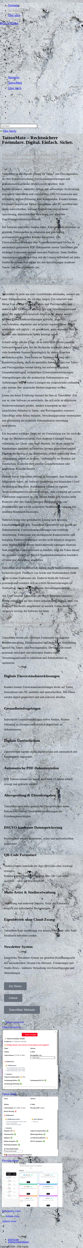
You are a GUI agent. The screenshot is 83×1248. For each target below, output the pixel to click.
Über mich (14, 88)
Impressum (13, 1239)
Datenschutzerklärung (18, 1241)
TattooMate (15, 82)
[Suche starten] (39, 126)
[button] (41, 1226)
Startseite (13, 77)
